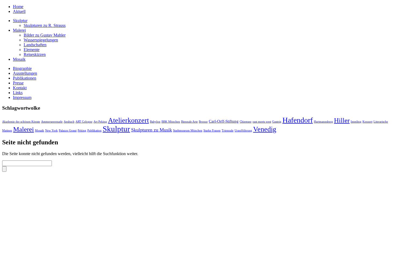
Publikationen (24, 78)
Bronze (203, 121)
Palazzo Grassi (68, 130)
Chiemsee (246, 121)
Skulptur (20, 20)
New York (51, 130)
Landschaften (35, 44)
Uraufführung (243, 130)
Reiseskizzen (35, 54)
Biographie (22, 68)
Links (18, 92)
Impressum (22, 97)
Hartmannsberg (323, 121)
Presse (18, 83)
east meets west (262, 121)
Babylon (155, 121)
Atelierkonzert (128, 120)
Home (18, 6)
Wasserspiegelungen (41, 40)
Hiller (342, 120)
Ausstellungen (25, 73)
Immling (356, 121)
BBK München (170, 121)
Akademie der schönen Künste (21, 121)
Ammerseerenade (52, 121)
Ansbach (69, 121)
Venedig (264, 129)
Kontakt (20, 87)
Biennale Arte (189, 121)
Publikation (94, 130)
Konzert (367, 121)
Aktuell (19, 11)
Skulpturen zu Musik (151, 130)
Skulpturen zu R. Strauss (45, 25)
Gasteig (276, 121)
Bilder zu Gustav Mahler (45, 35)
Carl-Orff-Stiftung (224, 121)
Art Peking (100, 121)
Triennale (228, 130)
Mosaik (19, 59)
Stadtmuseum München (187, 130)
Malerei (19, 30)
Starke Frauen (212, 130)
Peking (82, 130)
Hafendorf (297, 120)
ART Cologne (84, 121)
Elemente (32, 49)
